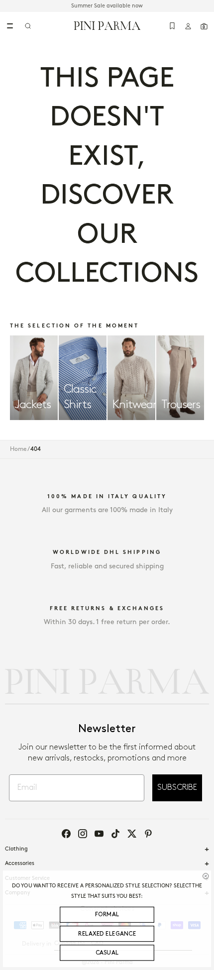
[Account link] (188, 25)
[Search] (28, 26)
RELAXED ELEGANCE (107, 934)
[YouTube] (99, 833)
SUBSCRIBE (177, 787)
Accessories (19, 863)
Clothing (16, 849)
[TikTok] (115, 833)
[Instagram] (82, 833)
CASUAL (107, 953)
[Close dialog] (206, 876)
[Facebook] (66, 833)
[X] (131, 833)
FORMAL (107, 915)
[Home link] (107, 25)
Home (18, 449)
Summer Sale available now (107, 5)
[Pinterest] (148, 833)
